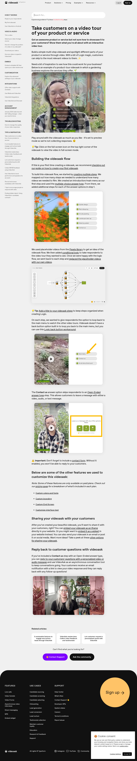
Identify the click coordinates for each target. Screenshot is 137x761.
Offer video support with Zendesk (12, 88)
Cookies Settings (115, 754)
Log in (119, 3)
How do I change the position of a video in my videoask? (14, 46)
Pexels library (76, 249)
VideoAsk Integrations (12, 97)
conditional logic (70, 252)
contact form (78, 460)
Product (48, 3)
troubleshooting (58, 20)
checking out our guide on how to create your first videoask (68, 167)
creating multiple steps (85, 174)
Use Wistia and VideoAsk (12, 93)
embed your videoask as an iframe (80, 528)
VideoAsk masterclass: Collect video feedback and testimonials (13, 154)
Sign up (128, 3)
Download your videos (12, 50)
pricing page (41, 486)
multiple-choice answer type (69, 183)
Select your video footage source (13, 40)
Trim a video (8, 35)
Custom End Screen (45, 504)
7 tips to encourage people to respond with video (14, 188)
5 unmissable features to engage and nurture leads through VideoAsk (13, 146)
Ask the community (82, 657)
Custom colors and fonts (47, 493)
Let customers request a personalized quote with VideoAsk (12, 162)
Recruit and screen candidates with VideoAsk (13, 183)
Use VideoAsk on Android (13, 26)
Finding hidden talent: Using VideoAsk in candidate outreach (13, 195)
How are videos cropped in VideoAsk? (13, 55)
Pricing (68, 3)
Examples (77, 3)
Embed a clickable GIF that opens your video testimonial (14, 66)
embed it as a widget (88, 531)
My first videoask (10, 22)
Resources (90, 3)
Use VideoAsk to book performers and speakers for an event (14, 176)
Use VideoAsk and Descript (13, 101)
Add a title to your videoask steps (56, 310)
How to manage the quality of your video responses (13, 126)
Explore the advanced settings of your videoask (12, 77)
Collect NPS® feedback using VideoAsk (12, 169)
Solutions (57, 3)
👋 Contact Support (55, 657)
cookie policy (124, 746)
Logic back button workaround (60, 329)
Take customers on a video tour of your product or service (13, 138)
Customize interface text (47, 510)
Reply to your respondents (13, 19)
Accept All (127, 754)
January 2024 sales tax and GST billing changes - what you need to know (13, 114)
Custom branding (44, 498)
